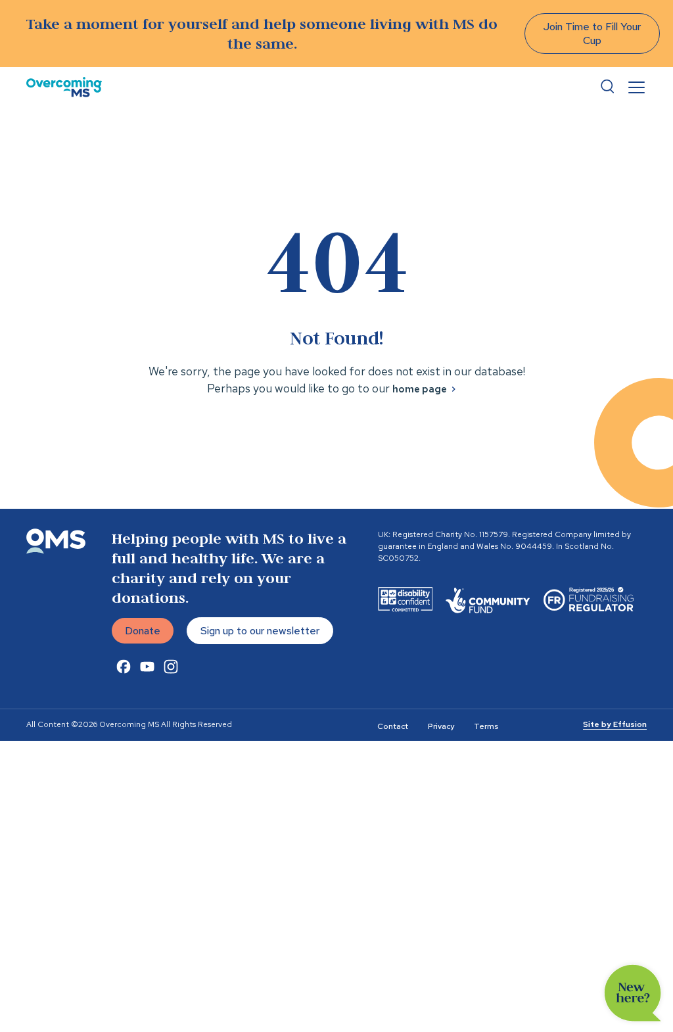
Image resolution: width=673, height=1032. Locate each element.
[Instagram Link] (171, 666)
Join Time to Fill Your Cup (592, 33)
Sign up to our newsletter (259, 631)
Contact (392, 726)
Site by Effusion (615, 724)
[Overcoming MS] (64, 87)
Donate (142, 631)
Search (607, 87)
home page (419, 389)
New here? (632, 993)
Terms (486, 726)
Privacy (441, 726)
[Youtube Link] (147, 666)
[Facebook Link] (123, 666)
